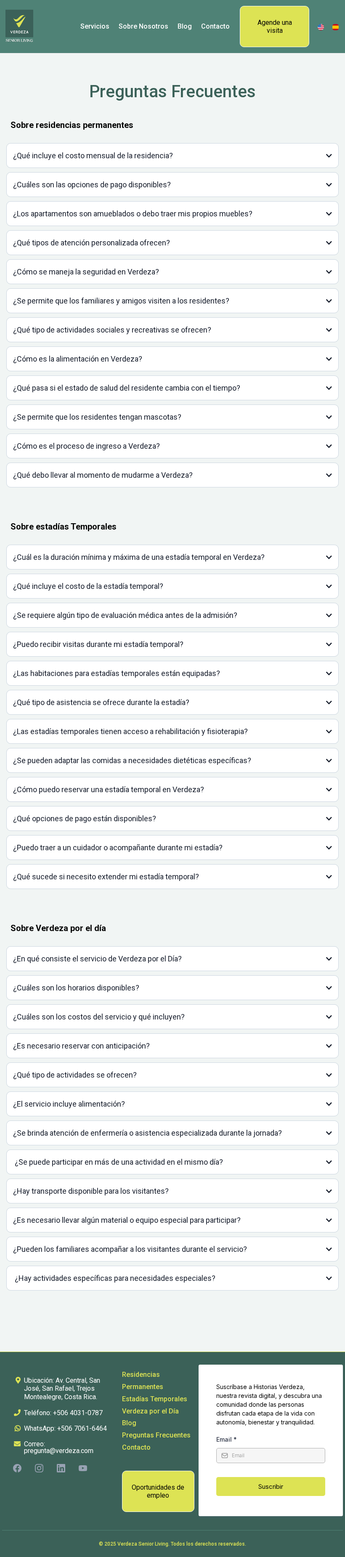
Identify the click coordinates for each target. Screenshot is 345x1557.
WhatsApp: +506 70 (53, 1428)
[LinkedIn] (61, 1468)
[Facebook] (17, 1468)
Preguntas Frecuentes (156, 1435)
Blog (129, 1423)
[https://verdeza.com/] (19, 26)
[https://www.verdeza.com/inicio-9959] (321, 26)
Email (226, 1439)
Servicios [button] (94, 26)
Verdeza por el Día (150, 1411)
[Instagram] (39, 1468)
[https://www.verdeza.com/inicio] (335, 26)
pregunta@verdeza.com (58, 1451)
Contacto (136, 1447)
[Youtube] (83, 1468)
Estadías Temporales (154, 1399)
